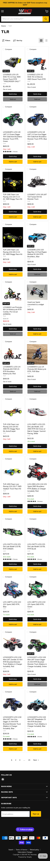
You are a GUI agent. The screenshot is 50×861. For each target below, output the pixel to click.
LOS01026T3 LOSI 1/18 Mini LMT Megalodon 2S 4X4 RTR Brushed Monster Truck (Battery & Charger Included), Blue (37, 721)
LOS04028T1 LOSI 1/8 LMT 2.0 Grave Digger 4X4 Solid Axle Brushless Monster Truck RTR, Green (12, 136)
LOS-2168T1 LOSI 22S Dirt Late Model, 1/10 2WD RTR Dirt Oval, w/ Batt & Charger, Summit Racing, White (36, 428)
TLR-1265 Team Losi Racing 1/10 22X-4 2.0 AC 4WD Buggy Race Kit (12, 196)
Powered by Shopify (25, 857)
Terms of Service (21, 850)
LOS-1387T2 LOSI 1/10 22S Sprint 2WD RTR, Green (36, 604)
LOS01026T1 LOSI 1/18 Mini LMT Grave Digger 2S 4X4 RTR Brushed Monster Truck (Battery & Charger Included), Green (37, 661)
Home (3, 26)
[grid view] (41, 40)
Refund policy (34, 850)
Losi (4, 83)
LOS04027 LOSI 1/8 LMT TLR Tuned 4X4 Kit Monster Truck (37, 196)
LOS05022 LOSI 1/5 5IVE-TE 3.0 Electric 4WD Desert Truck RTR (36, 77)
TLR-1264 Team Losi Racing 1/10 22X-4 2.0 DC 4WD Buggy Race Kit (12, 252)
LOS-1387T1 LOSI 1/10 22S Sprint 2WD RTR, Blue (12, 604)
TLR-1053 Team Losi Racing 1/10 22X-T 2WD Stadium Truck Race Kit (12, 486)
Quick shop (13, 94)
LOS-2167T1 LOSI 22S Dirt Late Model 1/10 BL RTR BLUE (36, 546)
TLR (4, 201)
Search (10, 850)
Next (35, 760)
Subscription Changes (25, 852)
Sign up (36, 814)
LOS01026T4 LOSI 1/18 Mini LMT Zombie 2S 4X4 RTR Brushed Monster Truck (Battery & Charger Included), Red (12, 661)
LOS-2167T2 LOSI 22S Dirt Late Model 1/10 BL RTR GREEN (12, 546)
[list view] (46, 40)
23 (29, 760)
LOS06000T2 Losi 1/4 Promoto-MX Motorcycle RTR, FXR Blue (36, 369)
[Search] (46, 19)
